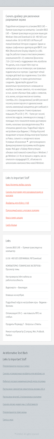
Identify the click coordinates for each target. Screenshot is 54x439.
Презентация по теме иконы (15, 412)
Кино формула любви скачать (18, 185)
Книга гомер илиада (14, 218)
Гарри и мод (8, 420)
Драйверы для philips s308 (17, 203)
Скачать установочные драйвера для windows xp (24, 373)
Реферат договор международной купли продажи (24, 381)
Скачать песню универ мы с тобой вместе (20, 404)
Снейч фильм (11, 225)
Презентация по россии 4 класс (16, 366)
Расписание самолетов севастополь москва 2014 (24, 389)
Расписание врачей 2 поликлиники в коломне (22, 397)
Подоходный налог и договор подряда (22, 210)
